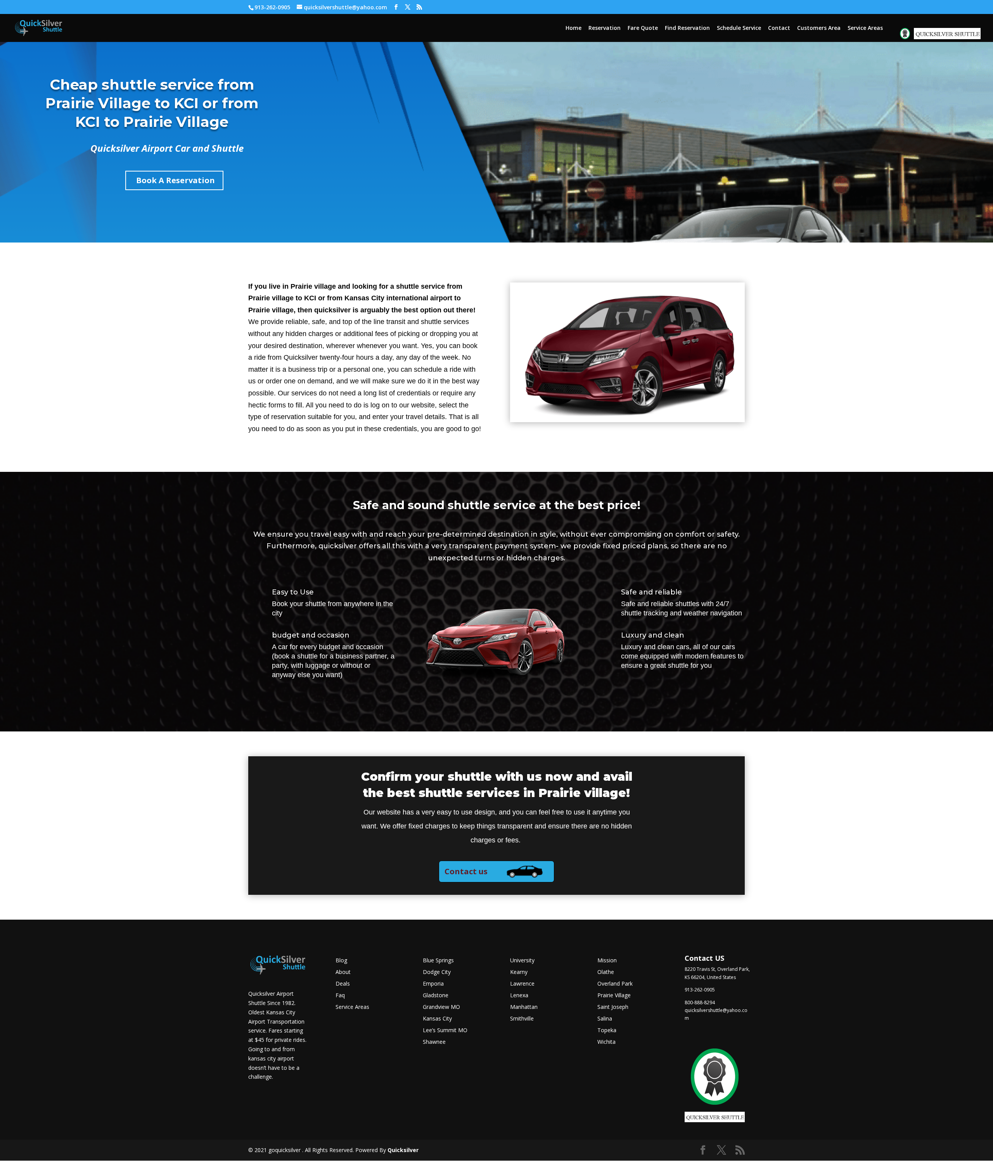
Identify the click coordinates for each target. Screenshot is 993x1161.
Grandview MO (441, 1007)
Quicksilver (403, 1150)
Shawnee (434, 1042)
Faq (340, 996)
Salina (604, 1019)
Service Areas (865, 28)
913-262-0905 (272, 7)
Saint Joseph (612, 1007)
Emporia (433, 984)
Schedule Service (739, 28)
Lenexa (519, 996)
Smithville (522, 1019)
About (343, 972)
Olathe (605, 972)
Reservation (604, 28)
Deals (343, 984)
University (522, 961)
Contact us (466, 871)
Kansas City (437, 1019)
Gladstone (435, 996)
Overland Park (615, 984)
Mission (607, 961)
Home (573, 28)
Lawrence (522, 984)
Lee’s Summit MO (445, 1031)
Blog (341, 961)
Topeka (606, 1031)
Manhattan (524, 1007)
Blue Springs (438, 961)
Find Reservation (687, 28)
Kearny (519, 972)
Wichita (606, 1042)
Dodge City (437, 972)
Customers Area (819, 28)
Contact (779, 28)
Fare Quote (643, 28)
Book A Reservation (175, 180)
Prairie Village (614, 996)
